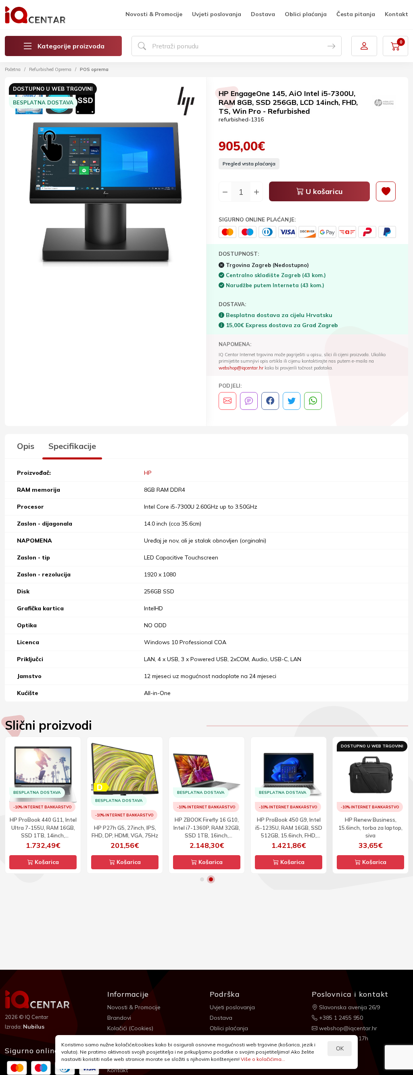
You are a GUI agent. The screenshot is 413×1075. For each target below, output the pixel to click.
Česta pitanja (355, 14)
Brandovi (119, 1017)
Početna (13, 69)
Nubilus (33, 1026)
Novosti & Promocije (153, 14)
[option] (105, 179)
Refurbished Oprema (50, 69)
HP (148, 472)
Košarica (46, 862)
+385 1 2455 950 (340, 1017)
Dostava (263, 14)
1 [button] (202, 879)
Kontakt (396, 14)
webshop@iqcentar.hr (241, 368)
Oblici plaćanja (306, 14)
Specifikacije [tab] (72, 446)
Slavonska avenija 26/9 (348, 1007)
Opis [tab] (25, 446)
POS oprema (94, 69)
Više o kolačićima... (263, 1059)
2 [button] (211, 879)
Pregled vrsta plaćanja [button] (249, 164)
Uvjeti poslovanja (216, 14)
